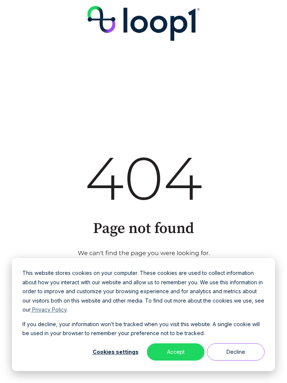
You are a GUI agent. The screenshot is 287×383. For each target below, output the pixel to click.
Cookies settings (116, 352)
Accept (176, 352)
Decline (235, 352)
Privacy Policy (49, 309)
